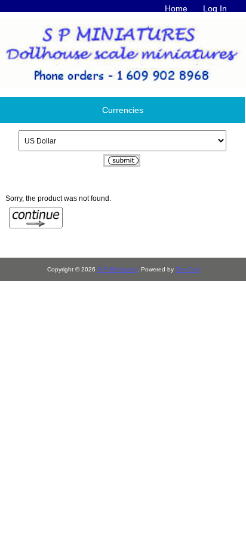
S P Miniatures (117, 269)
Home (176, 8)
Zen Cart (187, 269)
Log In (215, 8)
